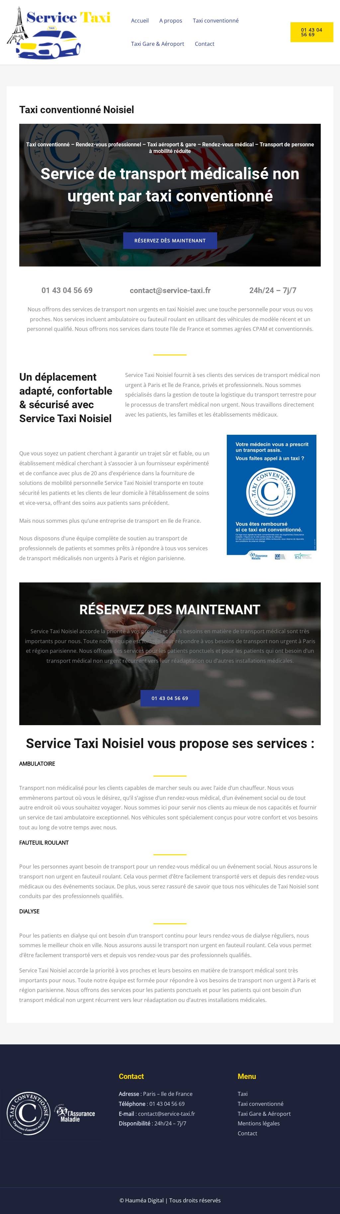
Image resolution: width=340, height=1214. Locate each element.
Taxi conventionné (216, 20)
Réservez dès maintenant (170, 240)
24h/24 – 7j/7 (273, 290)
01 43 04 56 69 (67, 290)
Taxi (243, 1094)
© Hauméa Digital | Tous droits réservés (170, 1200)
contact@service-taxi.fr (170, 290)
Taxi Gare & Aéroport (157, 43)
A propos (170, 20)
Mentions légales (259, 1123)
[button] (312, 32)
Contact (204, 43)
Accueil (140, 20)
